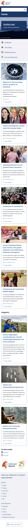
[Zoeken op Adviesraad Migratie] (25, 10)
